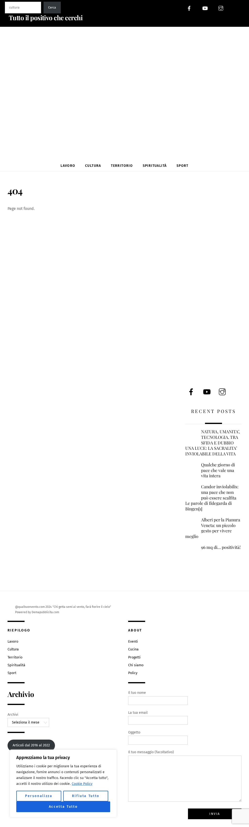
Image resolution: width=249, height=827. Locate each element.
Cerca (52, 7)
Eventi (133, 641)
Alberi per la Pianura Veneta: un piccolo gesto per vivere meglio (212, 528)
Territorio (122, 166)
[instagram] (221, 8)
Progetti (134, 657)
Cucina (133, 649)
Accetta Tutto (63, 807)
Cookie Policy (82, 784)
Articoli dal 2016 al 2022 (31, 745)
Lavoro (68, 166)
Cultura (93, 166)
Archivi (13, 715)
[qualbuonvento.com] (126, 148)
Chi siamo (135, 665)
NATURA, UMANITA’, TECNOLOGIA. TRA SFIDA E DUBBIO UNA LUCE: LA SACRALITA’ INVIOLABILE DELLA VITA (212, 442)
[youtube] (205, 8)
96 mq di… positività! (221, 547)
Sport (182, 166)
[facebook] (189, 8)
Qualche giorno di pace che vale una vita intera (218, 470)
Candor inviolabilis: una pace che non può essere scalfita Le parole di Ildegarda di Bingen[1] (212, 497)
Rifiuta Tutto (86, 796)
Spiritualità (155, 166)
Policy (132, 673)
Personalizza (39, 796)
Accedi (239, 8)
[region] (63, 783)
